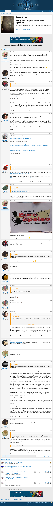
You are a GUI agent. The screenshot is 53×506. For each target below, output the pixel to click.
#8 (51, 200)
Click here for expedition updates (23, 29)
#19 (51, 419)
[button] (18, 11)
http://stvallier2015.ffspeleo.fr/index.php (19, 173)
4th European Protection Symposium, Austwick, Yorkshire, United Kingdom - (17, 472)
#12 (51, 274)
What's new (14, 11)
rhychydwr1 (47, 467)
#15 (51, 311)
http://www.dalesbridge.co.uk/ (17, 58)
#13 (51, 285)
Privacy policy (41, 502)
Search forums (8, 13)
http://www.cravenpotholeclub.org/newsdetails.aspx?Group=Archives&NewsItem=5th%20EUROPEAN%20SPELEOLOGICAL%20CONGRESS (29, 144)
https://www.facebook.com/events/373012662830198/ (22, 150)
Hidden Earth (16, 469)
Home (3, 11)
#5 (51, 133)
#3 (51, 81)
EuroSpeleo (7, 469)
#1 (51, 51)
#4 (51, 113)
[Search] (51, 11)
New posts (3, 13)
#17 (51, 350)
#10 (51, 251)
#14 (51, 300)
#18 (51, 361)
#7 (51, 184)
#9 (51, 240)
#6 (51, 164)
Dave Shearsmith (8, 463)
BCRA (17, 463)
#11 (51, 264)
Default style (4, 502)
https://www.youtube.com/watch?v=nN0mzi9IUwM (21, 96)
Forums (8, 11)
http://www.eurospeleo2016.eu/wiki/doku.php (20, 138)
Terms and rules (35, 502)
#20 (51, 430)
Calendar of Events (17, 474)
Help (46, 502)
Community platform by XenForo (26, 504)
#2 (51, 70)
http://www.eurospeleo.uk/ (16, 342)
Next (7, 49)
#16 (51, 340)
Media (21, 11)
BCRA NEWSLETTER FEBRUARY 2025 (14, 462)
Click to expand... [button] (31, 324)
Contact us (29, 502)
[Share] (49, 52)
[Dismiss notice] (51, 16)
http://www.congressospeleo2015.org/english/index (22, 177)
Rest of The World (17, 480)
